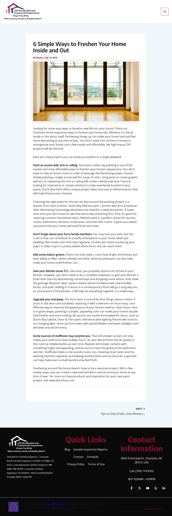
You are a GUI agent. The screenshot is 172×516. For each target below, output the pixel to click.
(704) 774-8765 (144, 471)
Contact (78, 457)
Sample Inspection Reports (90, 449)
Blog (67, 449)
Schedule (92, 457)
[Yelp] (155, 488)
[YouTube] (147, 488)
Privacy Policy (75, 464)
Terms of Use (96, 464)
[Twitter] (139, 488)
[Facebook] (131, 488)
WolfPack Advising (153, 508)
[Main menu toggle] (165, 11)
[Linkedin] (163, 488)
